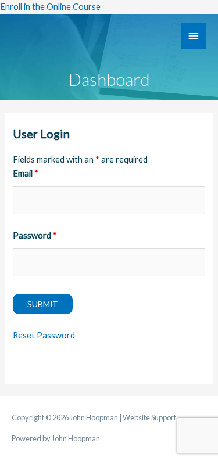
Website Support (149, 417)
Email (25, 173)
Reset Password (44, 335)
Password (35, 235)
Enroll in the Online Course (50, 7)
